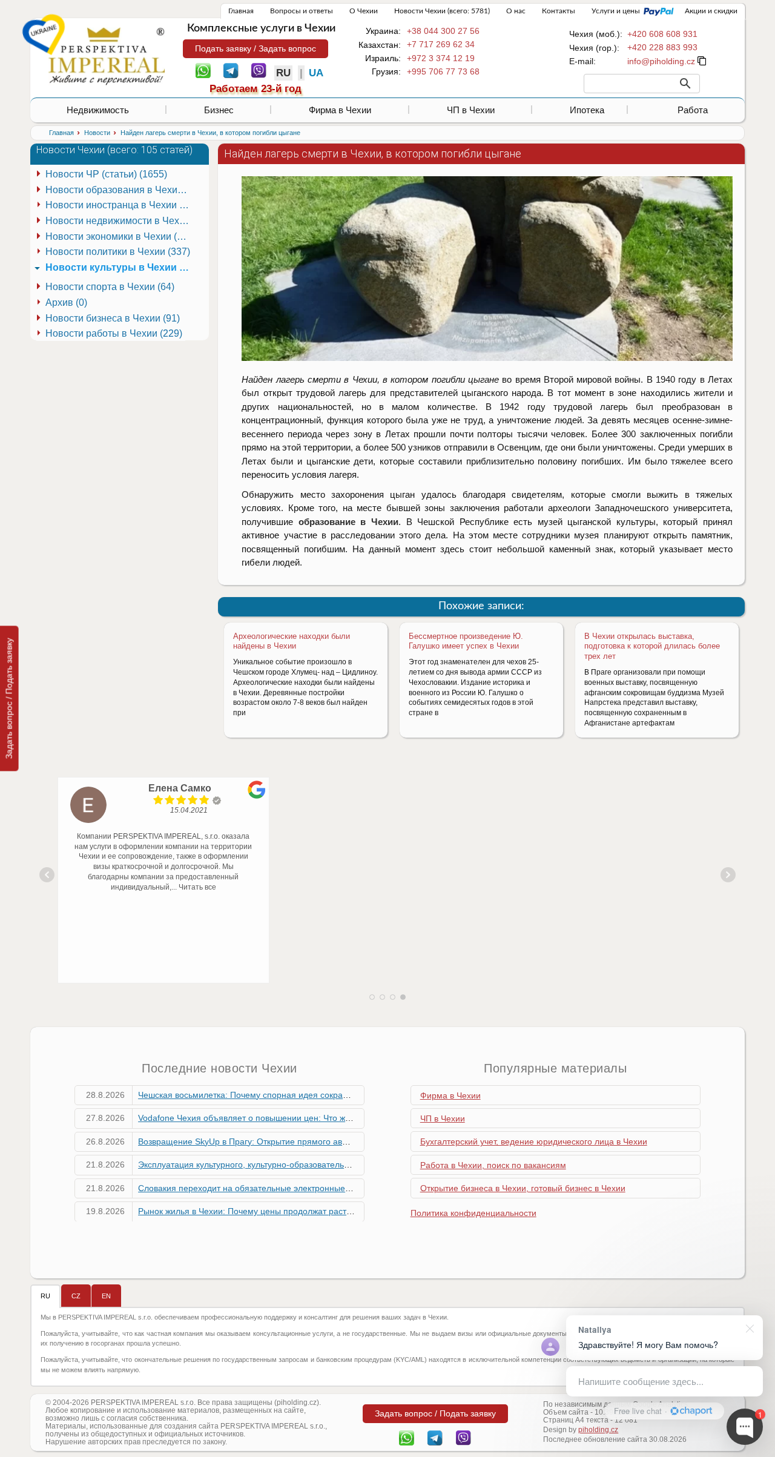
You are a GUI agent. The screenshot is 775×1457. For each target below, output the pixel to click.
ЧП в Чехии (471, 110)
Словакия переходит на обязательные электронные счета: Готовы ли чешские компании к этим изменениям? (356, 1188)
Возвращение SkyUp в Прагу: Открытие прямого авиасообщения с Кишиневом (295, 1141)
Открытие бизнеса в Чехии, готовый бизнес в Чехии (522, 1188)
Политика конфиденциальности (473, 1213)
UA (316, 73)
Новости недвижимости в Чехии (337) (119, 221)
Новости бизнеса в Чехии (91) (112, 318)
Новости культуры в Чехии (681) (119, 267)
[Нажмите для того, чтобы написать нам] (661, 61)
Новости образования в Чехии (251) (119, 190)
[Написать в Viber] (259, 69)
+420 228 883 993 (662, 47)
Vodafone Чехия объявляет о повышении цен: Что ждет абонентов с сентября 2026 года (314, 1118)
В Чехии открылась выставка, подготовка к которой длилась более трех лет (652, 646)
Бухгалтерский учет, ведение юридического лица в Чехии (533, 1141)
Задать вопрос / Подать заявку (9, 698)
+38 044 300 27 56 (443, 31)
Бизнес (219, 110)
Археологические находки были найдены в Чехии (291, 641)
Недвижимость (98, 110)
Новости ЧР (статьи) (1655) (106, 174)
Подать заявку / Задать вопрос (255, 48)
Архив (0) (66, 302)
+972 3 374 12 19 (441, 58)
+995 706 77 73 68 (443, 71)
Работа (693, 110)
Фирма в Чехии (340, 110)
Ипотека (587, 110)
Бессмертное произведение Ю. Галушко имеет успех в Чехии (466, 641)
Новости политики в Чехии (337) (117, 251)
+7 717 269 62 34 (441, 44)
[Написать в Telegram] (231, 69)
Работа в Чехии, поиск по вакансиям (493, 1165)
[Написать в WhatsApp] (203, 69)
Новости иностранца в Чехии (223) (119, 205)
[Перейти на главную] (106, 55)
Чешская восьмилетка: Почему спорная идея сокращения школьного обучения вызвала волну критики (342, 1095)
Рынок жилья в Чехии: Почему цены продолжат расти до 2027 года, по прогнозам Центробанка (328, 1211)
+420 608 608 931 (662, 34)
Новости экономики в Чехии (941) (119, 236)
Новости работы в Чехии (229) (113, 333)
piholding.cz (598, 1430)
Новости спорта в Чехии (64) (109, 287)
